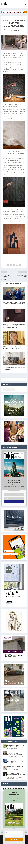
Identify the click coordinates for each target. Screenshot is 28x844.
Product (19, 769)
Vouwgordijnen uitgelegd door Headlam (15, 767)
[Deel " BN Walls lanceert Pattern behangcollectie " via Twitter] (11, 264)
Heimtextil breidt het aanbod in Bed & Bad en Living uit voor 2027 (16, 760)
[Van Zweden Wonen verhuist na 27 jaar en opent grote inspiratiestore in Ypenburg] (5, 753)
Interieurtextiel (16, 777)
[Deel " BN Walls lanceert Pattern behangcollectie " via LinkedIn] (14, 264)
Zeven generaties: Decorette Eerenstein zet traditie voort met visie (16, 775)
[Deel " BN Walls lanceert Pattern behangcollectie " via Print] (20, 264)
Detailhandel (16, 756)
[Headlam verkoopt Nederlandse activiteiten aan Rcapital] (5, 746)
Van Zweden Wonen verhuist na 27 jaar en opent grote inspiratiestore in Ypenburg (15, 753)
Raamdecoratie (19, 778)
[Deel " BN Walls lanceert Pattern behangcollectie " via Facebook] (8, 264)
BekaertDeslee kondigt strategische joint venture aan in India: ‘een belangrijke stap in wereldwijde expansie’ (14, 303)
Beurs (15, 762)
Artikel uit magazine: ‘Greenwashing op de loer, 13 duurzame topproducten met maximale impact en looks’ (14, 326)
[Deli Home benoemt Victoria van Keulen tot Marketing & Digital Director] (14, 338)
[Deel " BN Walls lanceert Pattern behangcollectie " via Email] (17, 264)
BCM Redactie (14, 29)
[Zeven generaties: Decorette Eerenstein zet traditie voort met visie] (5, 774)
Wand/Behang (16, 30)
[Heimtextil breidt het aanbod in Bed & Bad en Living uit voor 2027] (5, 761)
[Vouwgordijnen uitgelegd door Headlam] (5, 768)
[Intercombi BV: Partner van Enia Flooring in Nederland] (14, 358)
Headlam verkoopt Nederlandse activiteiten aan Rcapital (15, 746)
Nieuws (11, 30)
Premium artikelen (11, 778)
